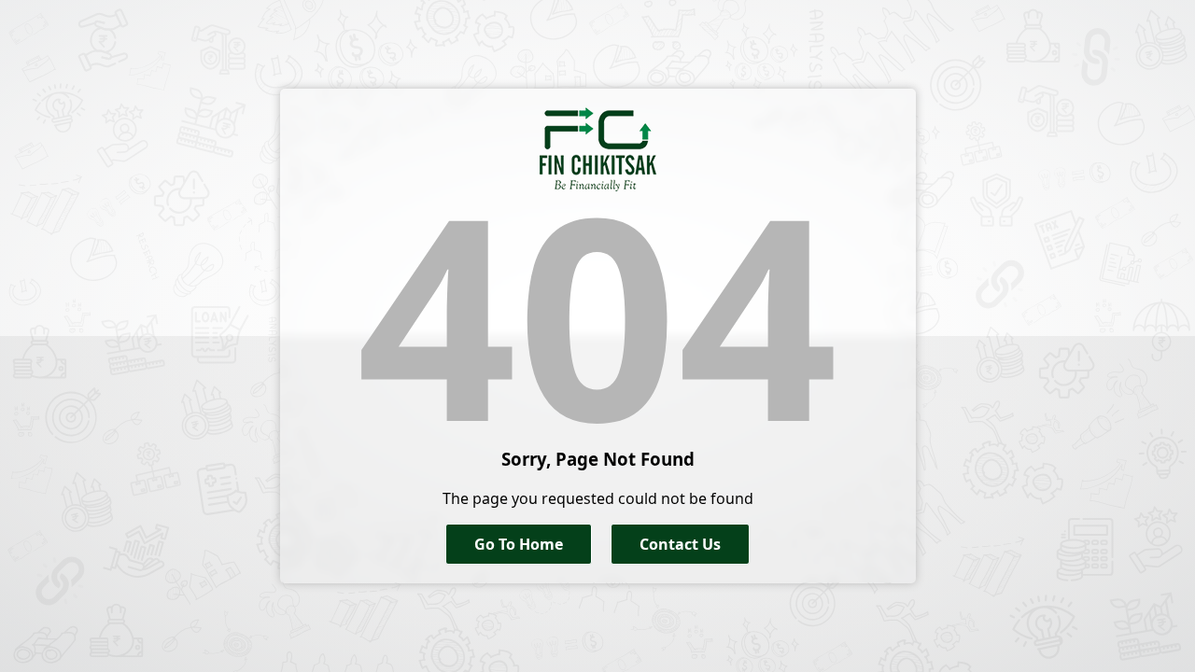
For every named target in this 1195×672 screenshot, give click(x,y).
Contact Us (680, 544)
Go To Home (518, 544)
